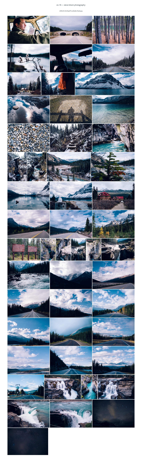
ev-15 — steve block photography (71, 5)
